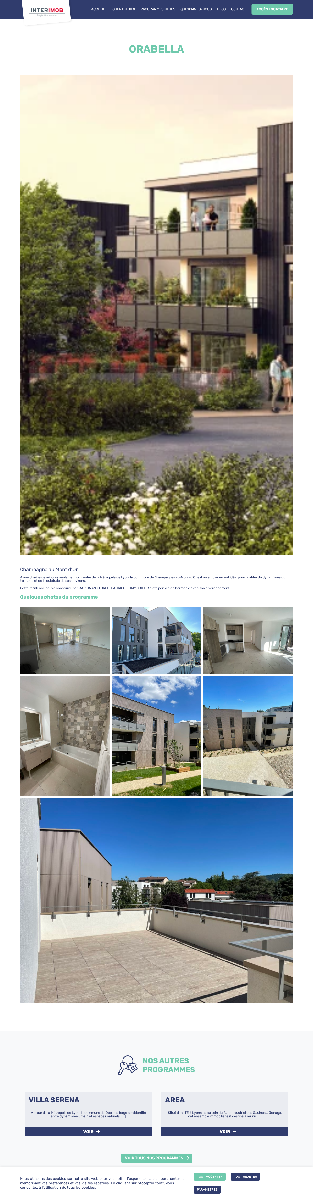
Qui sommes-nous (196, 9)
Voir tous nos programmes (154, 1158)
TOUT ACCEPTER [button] (210, 1176)
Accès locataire (272, 9)
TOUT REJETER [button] (245, 1176)
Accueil (98, 9)
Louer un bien (123, 9)
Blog (221, 9)
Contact (238, 9)
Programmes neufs (158, 9)
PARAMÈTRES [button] (207, 1189)
